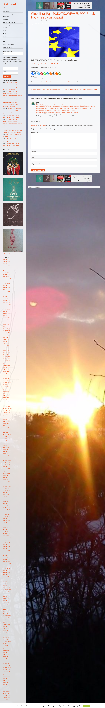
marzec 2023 (6, 345)
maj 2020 (5, 419)
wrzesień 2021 (6, 384)
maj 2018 (5, 471)
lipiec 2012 (5, 622)
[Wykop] (35, 73)
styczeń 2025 (6, 298)
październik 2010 (7, 667)
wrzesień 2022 (6, 358)
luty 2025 (5, 296)
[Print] (56, 73)
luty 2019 (5, 451)
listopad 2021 (6, 380)
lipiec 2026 (5, 259)
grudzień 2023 (6, 326)
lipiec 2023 (5, 337)
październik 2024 (7, 304)
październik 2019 (7, 434)
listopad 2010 (6, 665)
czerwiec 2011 (6, 650)
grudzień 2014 (6, 559)
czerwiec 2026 (6, 261)
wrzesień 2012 (6, 617)
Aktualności (6, 16)
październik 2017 (7, 486)
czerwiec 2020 (6, 417)
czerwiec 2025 (6, 287)
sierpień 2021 (6, 386)
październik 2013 (7, 589)
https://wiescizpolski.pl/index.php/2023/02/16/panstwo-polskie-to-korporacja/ (57, 112)
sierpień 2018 (6, 464)
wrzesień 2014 (6, 566)
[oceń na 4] (35, 77)
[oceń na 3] (34, 77)
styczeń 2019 (6, 453)
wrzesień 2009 (6, 695)
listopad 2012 (6, 613)
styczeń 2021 (6, 402)
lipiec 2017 (5, 492)
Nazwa (33, 151)
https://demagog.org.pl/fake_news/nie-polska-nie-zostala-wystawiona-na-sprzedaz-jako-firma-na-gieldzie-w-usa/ (66, 106)
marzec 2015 (6, 553)
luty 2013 (5, 607)
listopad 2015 (6, 535)
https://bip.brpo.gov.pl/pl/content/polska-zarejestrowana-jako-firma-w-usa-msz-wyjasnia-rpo (61, 104)
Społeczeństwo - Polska (51, 81)
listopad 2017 (6, 484)
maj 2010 (5, 678)
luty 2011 (5, 659)
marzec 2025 (6, 294)
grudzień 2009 (6, 689)
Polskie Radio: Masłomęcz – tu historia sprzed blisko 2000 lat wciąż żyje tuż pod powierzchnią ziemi (13, 111)
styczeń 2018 (6, 479)
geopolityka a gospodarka (71, 81)
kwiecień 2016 (6, 525)
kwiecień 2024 (6, 317)
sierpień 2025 (6, 283)
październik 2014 (7, 564)
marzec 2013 (6, 605)
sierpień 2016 (6, 516)
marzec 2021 (6, 397)
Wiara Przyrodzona (7, 47)
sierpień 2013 (6, 594)
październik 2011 (7, 641)
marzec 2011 (6, 656)
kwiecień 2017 (6, 499)
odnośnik (82, 81)
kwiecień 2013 (6, 602)
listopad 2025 (6, 276)
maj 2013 (5, 600)
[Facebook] (32, 73)
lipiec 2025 (5, 285)
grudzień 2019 (6, 430)
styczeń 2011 (6, 661)
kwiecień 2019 (6, 447)
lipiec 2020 (5, 415)
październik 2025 (7, 279)
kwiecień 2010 (6, 680)
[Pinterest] (41, 73)
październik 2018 (7, 460)
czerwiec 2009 (6, 702)
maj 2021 (5, 393)
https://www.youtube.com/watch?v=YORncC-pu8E (44, 64)
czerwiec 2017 (6, 494)
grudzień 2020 (6, 404)
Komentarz (34, 132)
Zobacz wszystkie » (7, 253)
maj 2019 (5, 445)
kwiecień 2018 (6, 473)
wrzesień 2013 (6, 592)
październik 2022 (7, 356)
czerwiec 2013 (6, 598)
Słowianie (5, 19)
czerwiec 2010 (6, 676)
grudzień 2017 (6, 481)
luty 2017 (5, 503)
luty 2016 (5, 529)
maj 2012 (5, 626)
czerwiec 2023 (6, 339)
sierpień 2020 (6, 412)
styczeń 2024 (6, 324)
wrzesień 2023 (6, 333)
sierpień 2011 (6, 646)
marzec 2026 (6, 268)
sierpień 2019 (6, 438)
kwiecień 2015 (6, 551)
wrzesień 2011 (6, 643)
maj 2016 (5, 523)
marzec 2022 (6, 371)
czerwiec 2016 (6, 520)
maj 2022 (5, 367)
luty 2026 (5, 270)
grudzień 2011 (6, 637)
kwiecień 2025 (6, 292)
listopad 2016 (6, 510)
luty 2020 (5, 425)
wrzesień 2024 (6, 307)
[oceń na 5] (36, 77)
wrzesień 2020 (6, 410)
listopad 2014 (6, 561)
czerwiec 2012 (6, 624)
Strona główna (6, 11)
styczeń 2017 (6, 505)
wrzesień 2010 (6, 669)
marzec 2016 (6, 527)
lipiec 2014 (5, 570)
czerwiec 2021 (6, 391)
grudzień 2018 (6, 456)
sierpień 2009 (6, 697)
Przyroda (5, 27)
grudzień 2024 (6, 300)
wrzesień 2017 (6, 488)
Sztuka (4, 33)
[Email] (59, 73)
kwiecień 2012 (6, 628)
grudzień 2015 (6, 533)
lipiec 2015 (5, 544)
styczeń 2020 (6, 428)
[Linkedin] (47, 73)
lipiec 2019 (5, 440)
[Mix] (50, 73)
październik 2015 (7, 538)
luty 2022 (5, 374)
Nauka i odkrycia (7, 25)
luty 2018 (5, 477)
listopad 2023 (6, 328)
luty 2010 (5, 684)
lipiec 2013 (5, 596)
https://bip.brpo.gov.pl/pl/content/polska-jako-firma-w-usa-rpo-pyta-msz (55, 110)
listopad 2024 (6, 302)
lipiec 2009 (5, 700)
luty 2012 (5, 633)
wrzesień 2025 (6, 281)
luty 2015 (5, 555)
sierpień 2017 (6, 490)
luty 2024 (5, 322)
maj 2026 (5, 263)
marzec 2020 (6, 423)
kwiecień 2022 (6, 369)
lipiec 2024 (5, 311)
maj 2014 (5, 574)
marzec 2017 (6, 501)
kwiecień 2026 (6, 266)
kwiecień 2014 (6, 576)
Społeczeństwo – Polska (9, 22)
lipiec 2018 (5, 466)
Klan (4, 41)
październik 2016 (7, 512)
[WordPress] (53, 73)
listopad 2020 (6, 406)
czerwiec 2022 (6, 365)
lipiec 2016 (5, 518)
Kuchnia (5, 39)
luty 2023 (5, 348)
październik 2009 (7, 693)
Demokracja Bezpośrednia (9, 44)
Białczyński (10, 4)
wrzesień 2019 (6, 436)
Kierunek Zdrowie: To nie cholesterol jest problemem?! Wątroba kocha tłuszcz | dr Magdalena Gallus (12, 130)
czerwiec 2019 (6, 443)
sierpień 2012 (6, 620)
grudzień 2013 (6, 585)
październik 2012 (7, 615)
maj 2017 (5, 497)
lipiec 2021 (5, 389)
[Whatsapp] (44, 73)
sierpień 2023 (6, 335)
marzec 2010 (6, 682)
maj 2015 (5, 548)
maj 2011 (5, 652)
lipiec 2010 (5, 674)
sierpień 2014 (6, 568)
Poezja (4, 36)
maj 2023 (5, 341)
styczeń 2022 (6, 376)
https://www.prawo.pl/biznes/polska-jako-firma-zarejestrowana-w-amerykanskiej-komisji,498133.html (63, 108)
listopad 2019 (6, 432)
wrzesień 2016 (6, 514)
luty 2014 (5, 581)
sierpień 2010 (6, 671)
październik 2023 (7, 330)
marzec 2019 (6, 449)
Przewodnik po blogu (8, 14)
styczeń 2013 (6, 609)
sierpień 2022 (6, 361)
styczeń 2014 (6, 583)
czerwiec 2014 (6, 572)
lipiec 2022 (5, 363)
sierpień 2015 (6, 542)
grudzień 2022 (6, 352)
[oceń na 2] (33, 77)
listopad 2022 (6, 354)
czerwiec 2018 (6, 469)
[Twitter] (38, 73)
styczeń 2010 (6, 687)
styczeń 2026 (6, 272)
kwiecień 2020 (6, 421)
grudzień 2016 (6, 507)
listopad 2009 (6, 691)
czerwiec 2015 (6, 546)
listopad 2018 (6, 458)
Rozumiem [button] (86, 706)
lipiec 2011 (5, 648)
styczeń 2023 (6, 350)
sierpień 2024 (6, 309)
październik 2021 (7, 382)
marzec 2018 (6, 475)
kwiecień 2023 (6, 343)
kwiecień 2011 (6, 654)
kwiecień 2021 (6, 395)
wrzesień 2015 (6, 540)
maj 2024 (5, 315)
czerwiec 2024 (6, 313)
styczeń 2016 (6, 531)
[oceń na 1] (31, 77)
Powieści (5, 30)
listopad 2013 (6, 587)
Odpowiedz (94, 103)
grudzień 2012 (6, 611)
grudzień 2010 (6, 663)
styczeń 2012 (6, 635)
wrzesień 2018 (6, 462)
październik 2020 (7, 408)
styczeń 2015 (6, 557)
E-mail (33, 157)
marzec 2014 (6, 579)
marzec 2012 (6, 630)
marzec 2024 (6, 320)
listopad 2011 (6, 639)
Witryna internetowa (36, 164)
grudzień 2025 (6, 274)
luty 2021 (5, 399)
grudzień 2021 (6, 378)
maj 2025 (5, 289)
